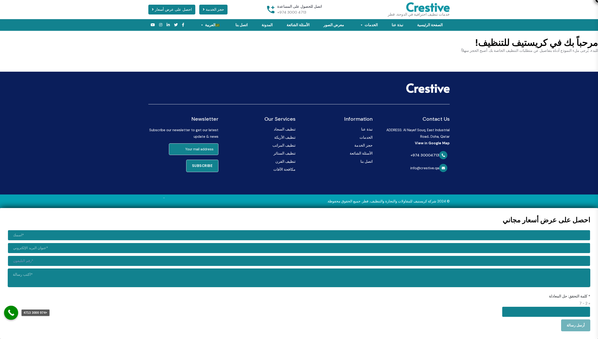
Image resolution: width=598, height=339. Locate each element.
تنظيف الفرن (285, 161)
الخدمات (371, 24)
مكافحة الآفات (284, 169)
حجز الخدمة (214, 9)
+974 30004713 (424, 155)
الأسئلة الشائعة (298, 24)
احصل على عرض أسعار (173, 9)
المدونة (267, 24)
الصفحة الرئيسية (430, 24)
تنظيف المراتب (283, 145)
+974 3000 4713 (291, 12)
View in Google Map (432, 143)
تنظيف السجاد (284, 129)
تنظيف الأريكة (284, 137)
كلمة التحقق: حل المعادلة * (569, 296)
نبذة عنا (397, 24)
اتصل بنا (241, 24)
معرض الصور (334, 24)
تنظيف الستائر (284, 153)
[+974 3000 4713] (11, 313)
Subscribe (202, 165)
